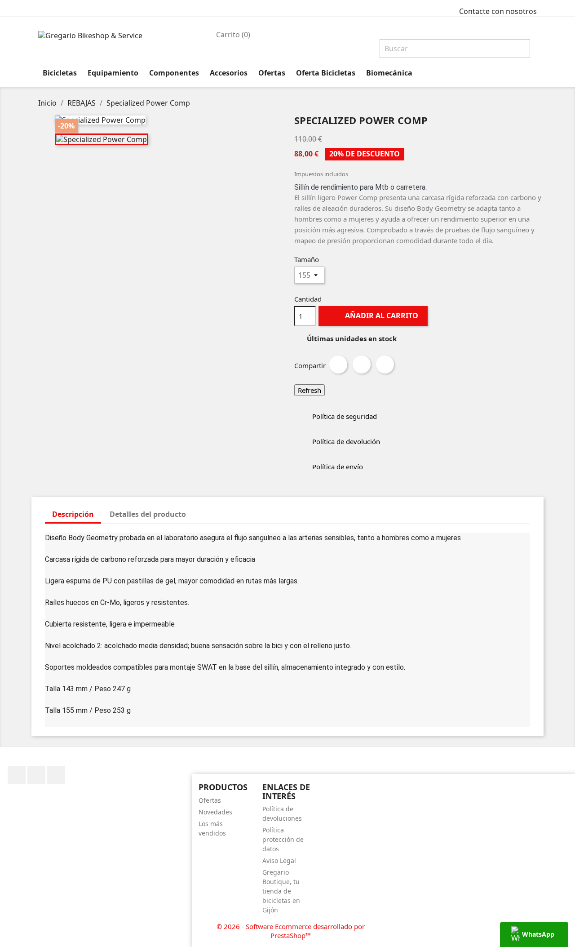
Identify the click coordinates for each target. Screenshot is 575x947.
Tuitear (362, 364)
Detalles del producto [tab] (148, 514)
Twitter (36, 775)
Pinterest (385, 364)
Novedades (215, 812)
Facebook (17, 775)
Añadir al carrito (374, 315)
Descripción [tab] (73, 514)
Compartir (338, 364)
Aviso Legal (279, 860)
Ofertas (210, 800)
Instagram (56, 775)
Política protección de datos (283, 839)
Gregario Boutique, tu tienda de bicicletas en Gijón (281, 891)
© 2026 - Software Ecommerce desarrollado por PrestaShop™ (291, 931)
